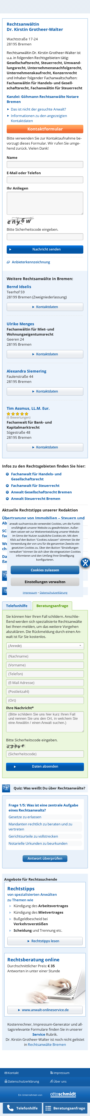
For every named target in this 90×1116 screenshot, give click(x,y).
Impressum (30, 592)
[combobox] (45, 646)
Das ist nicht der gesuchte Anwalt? (38, 109)
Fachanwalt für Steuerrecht (35, 485)
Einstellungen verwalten (45, 581)
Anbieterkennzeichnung (31, 262)
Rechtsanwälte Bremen (47, 1044)
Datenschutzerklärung (53, 592)
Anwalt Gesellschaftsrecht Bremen (41, 492)
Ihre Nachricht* (20, 707)
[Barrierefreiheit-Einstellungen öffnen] (85, 562)
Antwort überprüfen (45, 858)
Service (38, 1034)
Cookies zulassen (45, 570)
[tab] (16, 605)
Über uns (60, 1081)
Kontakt (13, 1073)
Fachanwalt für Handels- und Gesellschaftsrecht (36, 476)
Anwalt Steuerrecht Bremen (35, 498)
